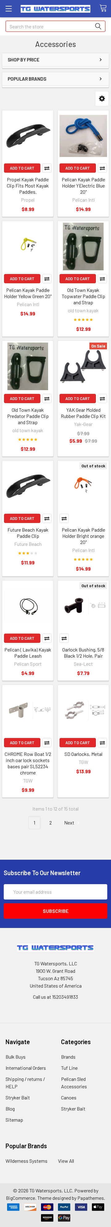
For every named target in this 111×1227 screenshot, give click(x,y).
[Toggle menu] (8, 8)
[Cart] (105, 8)
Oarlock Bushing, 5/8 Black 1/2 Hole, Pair (83, 653)
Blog (10, 1108)
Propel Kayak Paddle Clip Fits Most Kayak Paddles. (28, 185)
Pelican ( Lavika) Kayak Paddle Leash (27, 653)
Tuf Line (69, 1068)
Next (69, 822)
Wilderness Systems (26, 1161)
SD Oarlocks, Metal (83, 754)
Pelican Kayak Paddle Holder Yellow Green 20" (27, 293)
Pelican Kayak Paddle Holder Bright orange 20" (83, 536)
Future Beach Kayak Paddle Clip (27, 533)
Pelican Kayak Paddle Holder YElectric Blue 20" (83, 185)
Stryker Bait (18, 1097)
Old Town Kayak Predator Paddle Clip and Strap (28, 416)
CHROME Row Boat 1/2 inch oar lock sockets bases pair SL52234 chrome (28, 763)
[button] (102, 98)
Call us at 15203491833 (55, 997)
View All (66, 1161)
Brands (68, 1057)
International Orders (26, 1068)
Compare (46, 168)
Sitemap (14, 1120)
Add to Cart (22, 168)
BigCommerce (20, 1198)
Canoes (68, 1097)
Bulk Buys (16, 1057)
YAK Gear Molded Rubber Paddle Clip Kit (83, 413)
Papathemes (90, 1198)
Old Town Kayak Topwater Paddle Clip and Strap (83, 296)
